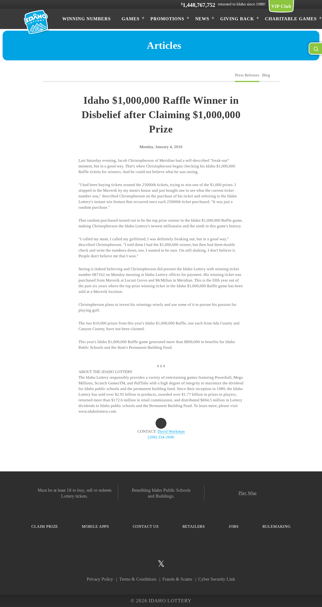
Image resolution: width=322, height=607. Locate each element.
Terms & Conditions (137, 579)
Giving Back (237, 18)
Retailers (193, 526)
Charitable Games (291, 18)
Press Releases (247, 75)
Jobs (234, 526)
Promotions (167, 18)
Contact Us (146, 526)
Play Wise (247, 493)
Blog (266, 75)
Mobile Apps (95, 526)
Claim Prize (44, 526)
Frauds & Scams (177, 579)
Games (131, 18)
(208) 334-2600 (161, 437)
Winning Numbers (86, 18)
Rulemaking (276, 526)
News (202, 18)
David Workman (171, 431)
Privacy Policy (100, 579)
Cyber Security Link (216, 579)
